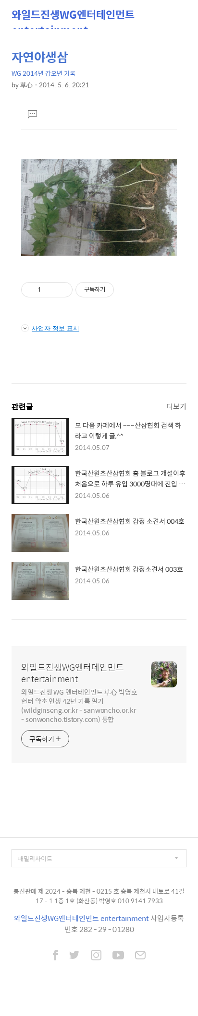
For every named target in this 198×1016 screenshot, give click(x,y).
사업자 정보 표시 (55, 328)
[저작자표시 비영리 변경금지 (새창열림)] (127, 290)
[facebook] (55, 956)
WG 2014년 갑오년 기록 (43, 73)
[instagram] (96, 956)
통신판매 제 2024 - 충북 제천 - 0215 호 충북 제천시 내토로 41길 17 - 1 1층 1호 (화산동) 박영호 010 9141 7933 (99, 896)
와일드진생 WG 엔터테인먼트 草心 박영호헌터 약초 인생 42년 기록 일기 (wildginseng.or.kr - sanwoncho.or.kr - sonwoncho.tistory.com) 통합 (79, 705)
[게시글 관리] (62, 290)
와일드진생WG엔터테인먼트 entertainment (73, 17)
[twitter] (74, 956)
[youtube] (118, 956)
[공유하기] (50, 290)
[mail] (140, 956)
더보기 (176, 406)
